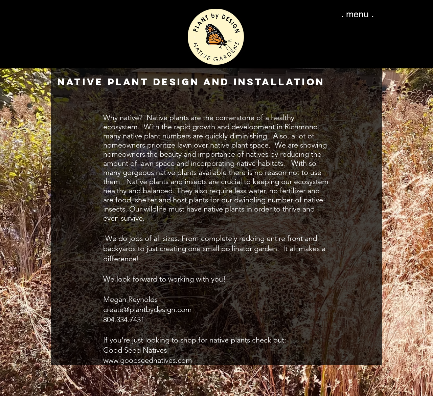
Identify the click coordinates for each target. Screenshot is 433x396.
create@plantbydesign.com (147, 309)
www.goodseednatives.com (147, 360)
